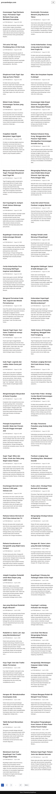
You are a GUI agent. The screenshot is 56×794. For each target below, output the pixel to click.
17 (20, 785)
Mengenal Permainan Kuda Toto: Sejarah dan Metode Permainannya (13, 300)
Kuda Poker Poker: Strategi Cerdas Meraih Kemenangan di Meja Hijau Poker (41, 396)
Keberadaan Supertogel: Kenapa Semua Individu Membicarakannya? (40, 300)
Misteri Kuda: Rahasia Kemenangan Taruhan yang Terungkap (13, 104)
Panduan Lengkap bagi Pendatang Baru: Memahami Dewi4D (41, 458)
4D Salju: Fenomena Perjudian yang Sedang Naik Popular (41, 426)
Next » (26, 785)
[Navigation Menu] (53, 2)
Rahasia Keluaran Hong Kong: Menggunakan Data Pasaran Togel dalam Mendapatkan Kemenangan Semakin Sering (41, 138)
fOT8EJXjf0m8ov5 (8, 22)
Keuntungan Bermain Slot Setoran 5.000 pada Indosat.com (12, 488)
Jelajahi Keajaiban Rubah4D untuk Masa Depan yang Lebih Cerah (13, 577)
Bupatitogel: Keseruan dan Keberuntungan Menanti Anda (13, 237)
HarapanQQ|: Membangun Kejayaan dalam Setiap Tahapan (40, 665)
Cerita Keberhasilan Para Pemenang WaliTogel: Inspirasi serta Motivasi (12, 269)
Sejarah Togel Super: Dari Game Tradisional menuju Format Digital (12, 332)
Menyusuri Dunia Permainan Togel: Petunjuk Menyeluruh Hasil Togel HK (13, 173)
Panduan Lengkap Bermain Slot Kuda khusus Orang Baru (41, 364)
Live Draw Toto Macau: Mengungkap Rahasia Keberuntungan (39, 635)
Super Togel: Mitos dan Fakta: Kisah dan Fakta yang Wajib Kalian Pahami (13, 458)
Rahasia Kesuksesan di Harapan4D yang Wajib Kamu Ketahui (14, 546)
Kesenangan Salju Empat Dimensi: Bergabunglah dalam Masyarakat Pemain (41, 104)
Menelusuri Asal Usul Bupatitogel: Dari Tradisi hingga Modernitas (12, 754)
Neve (21, 792)
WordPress (33, 792)
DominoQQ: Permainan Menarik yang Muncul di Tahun (40, 14)
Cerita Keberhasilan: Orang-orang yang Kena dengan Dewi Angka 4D (41, 47)
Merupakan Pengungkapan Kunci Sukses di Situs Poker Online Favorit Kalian (41, 724)
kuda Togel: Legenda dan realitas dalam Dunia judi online (12, 364)
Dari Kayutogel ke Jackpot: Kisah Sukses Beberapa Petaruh (13, 205)
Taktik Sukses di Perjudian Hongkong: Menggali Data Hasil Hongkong (41, 332)
